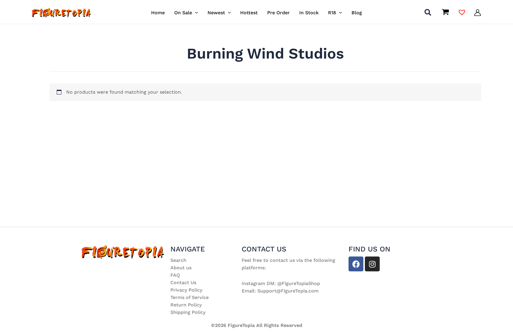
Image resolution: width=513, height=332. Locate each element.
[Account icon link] (477, 12)
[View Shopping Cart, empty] (445, 13)
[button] (195, 13)
